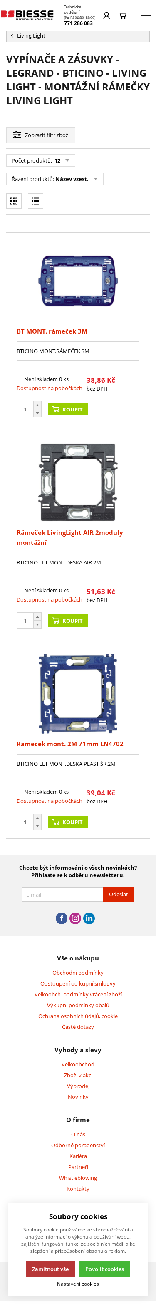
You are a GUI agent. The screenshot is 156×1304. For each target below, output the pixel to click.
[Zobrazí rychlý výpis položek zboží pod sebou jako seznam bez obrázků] (35, 201)
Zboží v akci (78, 1075)
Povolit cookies (104, 1269)
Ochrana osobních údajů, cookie (78, 1016)
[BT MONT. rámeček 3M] (78, 281)
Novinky (78, 1097)
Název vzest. (72, 179)
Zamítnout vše (50, 1269)
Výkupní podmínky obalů (78, 1005)
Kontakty (78, 1188)
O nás (78, 1134)
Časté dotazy (78, 1027)
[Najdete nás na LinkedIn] (89, 919)
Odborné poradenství (78, 1145)
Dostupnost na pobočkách (49, 388)
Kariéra (78, 1156)
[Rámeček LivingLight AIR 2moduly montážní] (78, 482)
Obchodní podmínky (78, 972)
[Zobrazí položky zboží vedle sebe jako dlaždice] (14, 201)
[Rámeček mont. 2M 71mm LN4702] (78, 694)
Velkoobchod (78, 1064)
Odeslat (118, 894)
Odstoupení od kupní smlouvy (78, 983)
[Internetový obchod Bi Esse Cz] (28, 15)
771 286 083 (78, 23)
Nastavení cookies (78, 1283)
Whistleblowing (78, 1177)
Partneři (78, 1167)
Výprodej (78, 1086)
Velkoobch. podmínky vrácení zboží (78, 994)
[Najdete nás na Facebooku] (61, 919)
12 (56, 160)
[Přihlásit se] (106, 15)
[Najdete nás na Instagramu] (75, 919)
